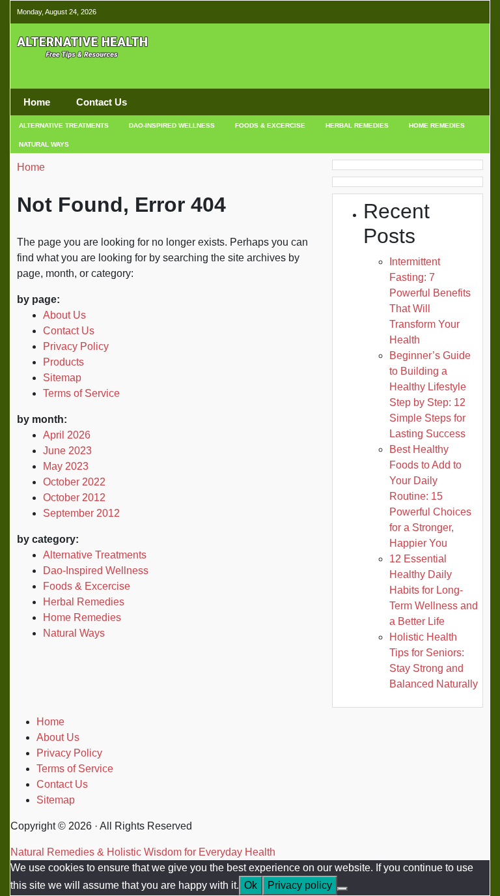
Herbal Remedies (357, 125)
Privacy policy (300, 885)
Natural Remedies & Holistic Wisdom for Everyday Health (142, 852)
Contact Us (101, 102)
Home (36, 102)
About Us (64, 315)
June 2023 (67, 450)
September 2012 (81, 513)
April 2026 (66, 435)
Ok (250, 885)
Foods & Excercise (270, 125)
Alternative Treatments (64, 125)
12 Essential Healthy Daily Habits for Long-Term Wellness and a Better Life (433, 590)
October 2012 (74, 497)
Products (63, 362)
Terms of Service (81, 393)
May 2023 (66, 466)
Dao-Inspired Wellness (172, 125)
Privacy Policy (76, 346)
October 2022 (74, 481)
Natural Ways (44, 144)
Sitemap (62, 377)
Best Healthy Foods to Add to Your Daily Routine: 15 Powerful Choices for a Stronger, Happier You (430, 496)
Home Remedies (437, 125)
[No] (342, 889)
